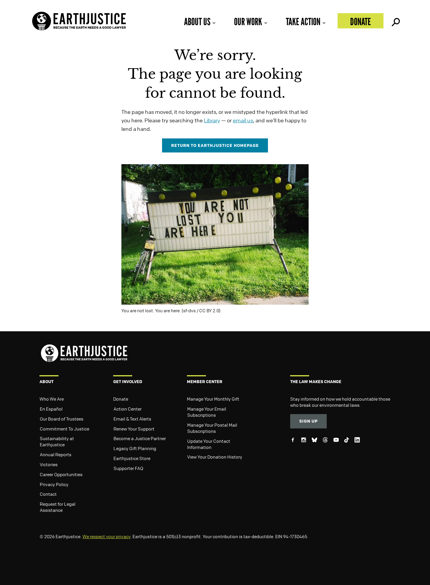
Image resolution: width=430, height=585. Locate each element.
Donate (360, 22)
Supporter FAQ (128, 468)
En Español (51, 409)
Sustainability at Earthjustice (57, 441)
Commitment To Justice (64, 429)
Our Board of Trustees (61, 419)
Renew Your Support (133, 429)
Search (395, 20)
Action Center (127, 409)
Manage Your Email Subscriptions (206, 412)
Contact (48, 494)
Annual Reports (55, 454)
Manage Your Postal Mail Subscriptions (212, 428)
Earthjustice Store (131, 458)
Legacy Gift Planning (134, 448)
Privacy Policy (54, 484)
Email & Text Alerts (132, 419)
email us (243, 120)
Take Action (303, 22)
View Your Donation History (214, 457)
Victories (49, 464)
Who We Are (51, 399)
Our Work (248, 22)
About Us (197, 22)
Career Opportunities (61, 474)
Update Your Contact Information (208, 444)
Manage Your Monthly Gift (213, 399)
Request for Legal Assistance (57, 507)
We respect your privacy (106, 536)
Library (212, 120)
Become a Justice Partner (139, 438)
